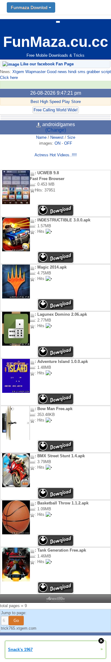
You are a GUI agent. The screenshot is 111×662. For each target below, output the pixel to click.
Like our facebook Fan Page (46, 64)
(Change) (55, 130)
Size (71, 137)
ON (57, 143)
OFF (68, 143)
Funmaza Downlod (30, 7)
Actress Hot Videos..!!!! (56, 155)
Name (41, 137)
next (54, 598)
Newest (57, 137)
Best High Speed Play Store (56, 101)
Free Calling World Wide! (56, 110)
